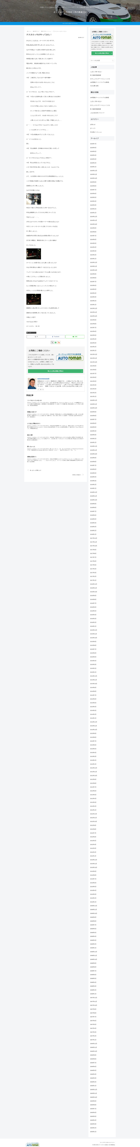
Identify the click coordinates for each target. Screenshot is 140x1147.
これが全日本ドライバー (97, 113)
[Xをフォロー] (52, 342)
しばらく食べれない (96, 101)
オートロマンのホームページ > (107, 1142)
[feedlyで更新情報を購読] (55, 342)
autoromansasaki (43, 378)
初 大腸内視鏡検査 (95, 109)
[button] (113, 60)
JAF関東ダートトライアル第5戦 (99, 97)
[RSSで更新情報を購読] (58, 342)
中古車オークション (32, 332)
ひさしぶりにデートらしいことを (100, 105)
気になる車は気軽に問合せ (55, 371)
